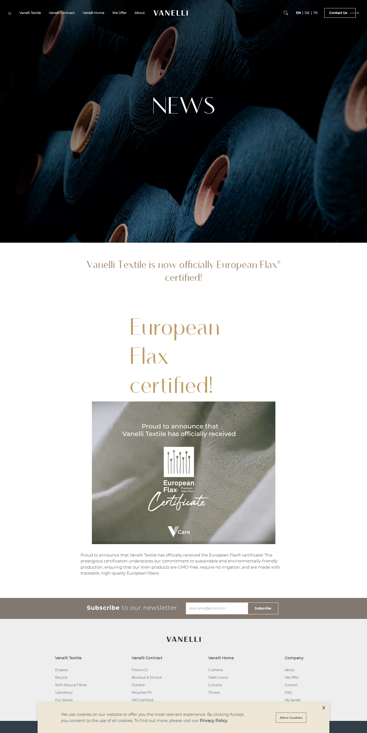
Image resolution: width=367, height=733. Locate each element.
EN (298, 13)
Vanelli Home (93, 13)
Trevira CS (139, 670)
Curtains (215, 685)
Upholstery (64, 692)
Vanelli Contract (62, 13)
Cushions (215, 670)
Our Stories (64, 700)
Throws (214, 692)
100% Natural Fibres (71, 685)
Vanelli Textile (30, 13)
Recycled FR (142, 692)
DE (307, 13)
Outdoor (138, 685)
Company (294, 658)
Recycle (61, 677)
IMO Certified (142, 700)
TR (315, 13)
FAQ (288, 692)
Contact (291, 685)
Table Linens (218, 677)
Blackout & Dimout (147, 677)
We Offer (119, 13)
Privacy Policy (213, 720)
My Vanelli (292, 700)
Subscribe (263, 608)
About (140, 13)
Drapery (61, 670)
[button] (171, 13)
